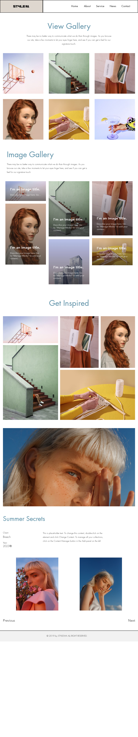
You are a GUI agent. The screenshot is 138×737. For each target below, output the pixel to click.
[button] (100, 6)
